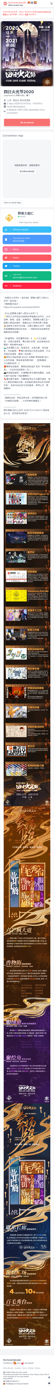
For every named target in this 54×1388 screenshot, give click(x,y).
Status (37, 1368)
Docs (24, 1368)
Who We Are (8, 1368)
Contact (18, 1368)
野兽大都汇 (26, 213)
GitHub (31, 1368)
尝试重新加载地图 (27, 171)
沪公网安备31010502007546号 (17, 1384)
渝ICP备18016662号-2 (11, 1381)
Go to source (27, 122)
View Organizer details (28, 222)
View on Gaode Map (12, 202)
